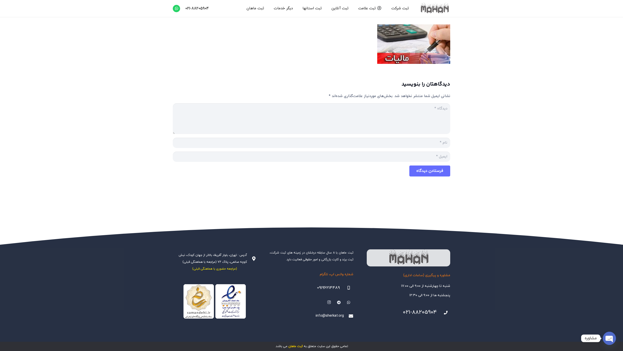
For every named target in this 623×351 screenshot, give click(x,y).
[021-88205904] (443, 312)
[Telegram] (339, 302)
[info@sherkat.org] (348, 316)
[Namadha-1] (214, 301)
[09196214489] (346, 287)
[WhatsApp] (176, 8)
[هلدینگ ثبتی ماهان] (434, 8)
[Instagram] (329, 302)
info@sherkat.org (330, 315)
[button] (389, 8)
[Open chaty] (609, 338)
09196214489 (328, 288)
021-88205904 (420, 312)
